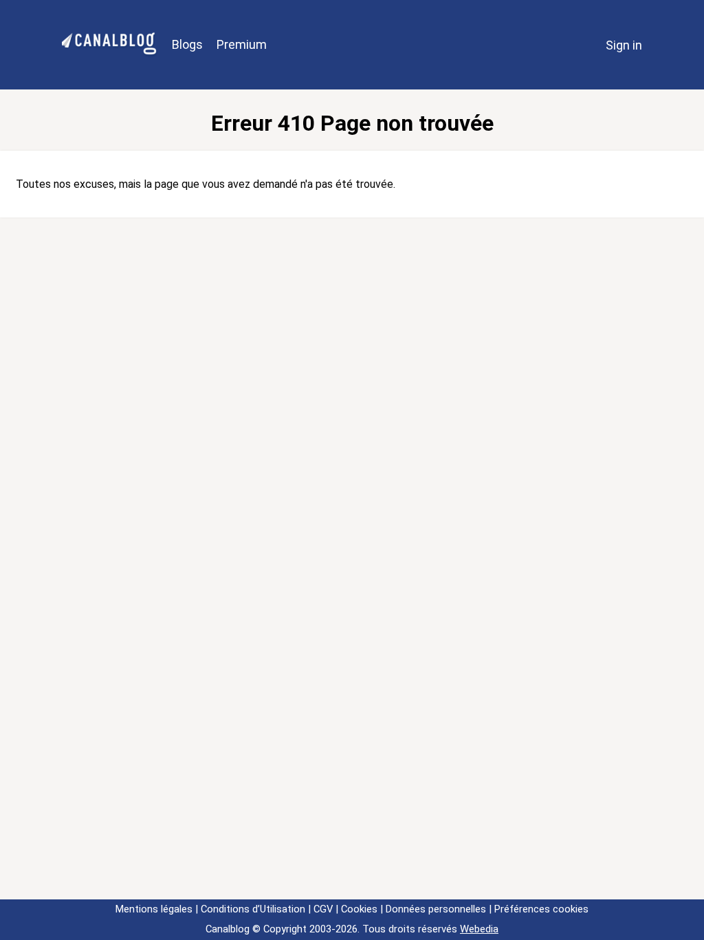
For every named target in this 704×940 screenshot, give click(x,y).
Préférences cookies (541, 909)
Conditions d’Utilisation (253, 909)
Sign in (624, 45)
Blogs (187, 44)
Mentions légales (154, 909)
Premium (242, 44)
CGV (323, 909)
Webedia (479, 929)
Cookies (359, 909)
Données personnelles (436, 909)
